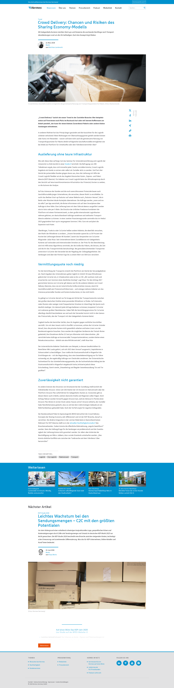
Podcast (96, 8)
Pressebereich (84, 8)
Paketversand (63, 457)
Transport (74, 457)
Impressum (51, 682)
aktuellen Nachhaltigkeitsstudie (82, 423)
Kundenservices (35, 668)
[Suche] (144, 7)
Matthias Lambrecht (56, 47)
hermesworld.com (138, 2)
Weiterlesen (44, 645)
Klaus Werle (53, 555)
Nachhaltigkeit (35, 665)
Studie (67, 164)
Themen (72, 8)
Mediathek (107, 8)
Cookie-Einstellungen (62, 682)
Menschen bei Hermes (37, 662)
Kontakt (118, 8)
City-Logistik (51, 457)
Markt (48, 45)
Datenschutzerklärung (40, 682)
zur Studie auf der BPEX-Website (71, 632)
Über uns (62, 8)
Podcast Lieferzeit (95, 673)
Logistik (42, 457)
